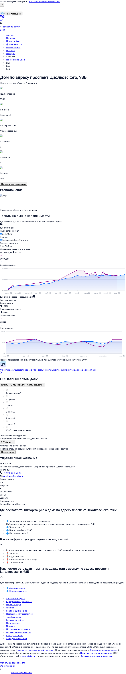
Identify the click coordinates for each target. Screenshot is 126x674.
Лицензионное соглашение (103, 649)
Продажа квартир (18, 590)
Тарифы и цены (13, 616)
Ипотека (10, 50)
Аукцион (10, 607)
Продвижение (13, 623)
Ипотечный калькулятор (18, 629)
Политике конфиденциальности (96, 652)
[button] (66, 393)
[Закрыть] (2, 4)
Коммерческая (13, 47)
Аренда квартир (17, 587)
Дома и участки (14, 44)
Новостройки (13, 41)
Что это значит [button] (7, 315)
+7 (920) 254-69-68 (11, 472)
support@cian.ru (27, 656)
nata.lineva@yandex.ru (13, 476)
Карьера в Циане (14, 635)
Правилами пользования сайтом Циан (35, 649)
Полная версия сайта (21, 672)
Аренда (10, 34)
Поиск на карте (13, 604)
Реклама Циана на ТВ (17, 610)
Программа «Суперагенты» (19, 613)
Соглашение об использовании (44, 1)
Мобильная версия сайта (12, 662)
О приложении (7, 665)
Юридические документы (19, 601)
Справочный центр (15, 598)
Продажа (10, 38)
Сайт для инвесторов (16, 638)
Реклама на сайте (15, 619)
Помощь (10, 626)
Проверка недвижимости (18, 632)
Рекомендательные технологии (96, 656)
